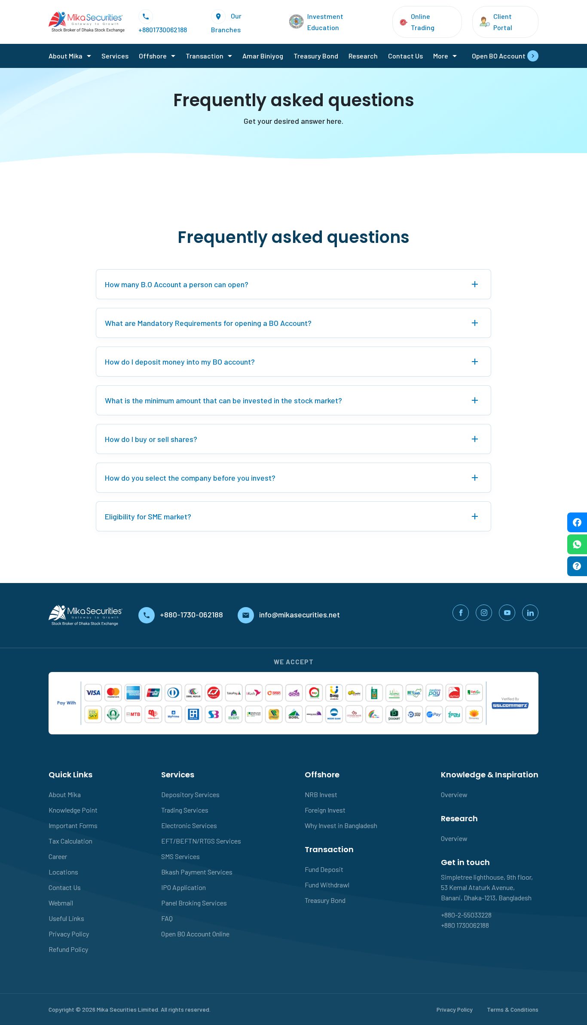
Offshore (153, 56)
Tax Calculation (70, 841)
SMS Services (180, 856)
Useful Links (66, 918)
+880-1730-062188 (192, 614)
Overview (454, 794)
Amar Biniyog (262, 56)
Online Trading (422, 21)
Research (363, 56)
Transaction (204, 56)
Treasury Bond (316, 56)
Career (58, 856)
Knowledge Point (73, 810)
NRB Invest (321, 794)
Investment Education (325, 21)
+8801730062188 (162, 29)
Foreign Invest (325, 810)
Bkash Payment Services (196, 872)
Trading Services (184, 810)
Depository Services (190, 794)
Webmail (61, 903)
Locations (63, 872)
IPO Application (183, 887)
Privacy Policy (69, 934)
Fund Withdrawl (327, 885)
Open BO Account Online (195, 934)
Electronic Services (189, 825)
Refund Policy (68, 949)
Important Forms (73, 825)
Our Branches (226, 22)
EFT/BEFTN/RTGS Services (201, 841)
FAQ (167, 918)
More (440, 56)
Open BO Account (499, 56)
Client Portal (502, 21)
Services (114, 56)
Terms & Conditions (512, 1009)
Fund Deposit (324, 869)
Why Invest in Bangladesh (341, 825)
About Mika (66, 56)
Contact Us (405, 56)
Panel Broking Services (194, 903)
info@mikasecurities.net (299, 614)
